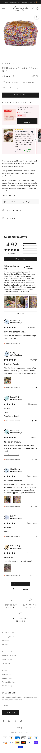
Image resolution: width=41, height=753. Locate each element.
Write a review (20, 259)
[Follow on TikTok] (21, 721)
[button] (35, 139)
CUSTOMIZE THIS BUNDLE (27, 121)
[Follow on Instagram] (9, 721)
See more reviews (20, 584)
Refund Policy (7, 678)
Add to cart (20, 95)
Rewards (5, 641)
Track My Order (8, 637)
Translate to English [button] (11, 416)
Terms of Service (8, 682)
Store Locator (7, 659)
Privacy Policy (7, 686)
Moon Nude (8, 64)
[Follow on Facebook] (3, 721)
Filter (22, 313)
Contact (5, 644)
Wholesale (6, 663)
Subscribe (11, 713)
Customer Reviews (9, 656)
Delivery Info (6, 674)
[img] (30, 267)
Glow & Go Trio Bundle (25, 108)
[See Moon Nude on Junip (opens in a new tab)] (25, 589)
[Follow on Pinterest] (15, 721)
